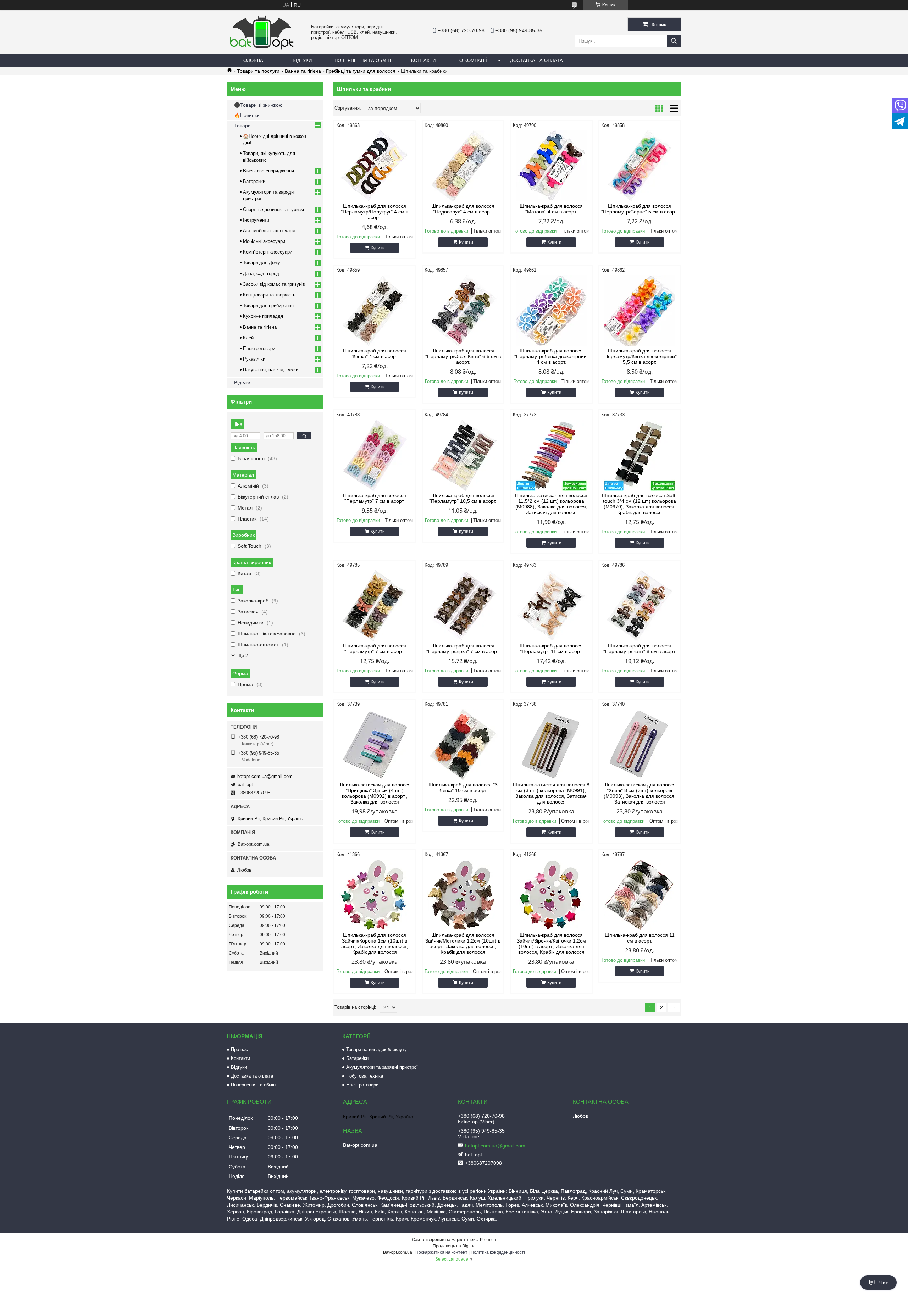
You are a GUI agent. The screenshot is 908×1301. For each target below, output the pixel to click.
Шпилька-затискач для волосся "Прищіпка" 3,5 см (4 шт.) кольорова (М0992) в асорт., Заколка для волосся (374, 793)
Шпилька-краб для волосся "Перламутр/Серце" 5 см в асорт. (639, 209)
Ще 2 (242, 655)
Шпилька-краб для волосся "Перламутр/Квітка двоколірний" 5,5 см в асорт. (640, 356)
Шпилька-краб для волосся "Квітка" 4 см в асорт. (374, 353)
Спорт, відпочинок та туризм (273, 209)
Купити (378, 247)
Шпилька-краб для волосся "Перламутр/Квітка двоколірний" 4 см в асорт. (551, 356)
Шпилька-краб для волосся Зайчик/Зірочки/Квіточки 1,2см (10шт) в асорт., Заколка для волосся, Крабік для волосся (551, 943)
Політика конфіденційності (498, 1252)
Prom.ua (488, 1239)
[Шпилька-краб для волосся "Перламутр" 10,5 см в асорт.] (463, 455)
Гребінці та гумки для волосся (360, 71)
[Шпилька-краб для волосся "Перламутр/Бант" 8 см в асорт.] (639, 605)
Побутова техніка (364, 1076)
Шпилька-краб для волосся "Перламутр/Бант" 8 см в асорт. (639, 648)
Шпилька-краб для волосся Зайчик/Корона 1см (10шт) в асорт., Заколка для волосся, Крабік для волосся (374, 943)
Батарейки (254, 181)
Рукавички (254, 359)
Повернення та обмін (362, 60)
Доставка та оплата (536, 60)
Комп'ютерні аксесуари (267, 252)
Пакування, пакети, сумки (270, 369)
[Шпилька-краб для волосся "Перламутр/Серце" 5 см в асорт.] (639, 165)
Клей (248, 337)
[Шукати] (674, 41)
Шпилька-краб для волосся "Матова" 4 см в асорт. (551, 209)
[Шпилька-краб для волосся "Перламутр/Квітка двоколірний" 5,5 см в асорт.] (639, 310)
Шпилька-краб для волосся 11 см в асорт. (640, 938)
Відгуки (302, 60)
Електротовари (259, 348)
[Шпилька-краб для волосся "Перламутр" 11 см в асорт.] (551, 605)
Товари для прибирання (268, 305)
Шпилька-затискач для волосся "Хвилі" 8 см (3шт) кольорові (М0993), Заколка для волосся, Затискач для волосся (639, 793)
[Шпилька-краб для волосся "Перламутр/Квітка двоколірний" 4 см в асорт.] (551, 310)
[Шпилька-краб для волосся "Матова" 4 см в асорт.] (551, 165)
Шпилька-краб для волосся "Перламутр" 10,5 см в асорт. (463, 498)
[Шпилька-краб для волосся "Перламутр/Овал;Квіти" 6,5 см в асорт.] (463, 310)
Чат (883, 1282)
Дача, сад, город (261, 273)
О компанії (473, 60)
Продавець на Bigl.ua (454, 1246)
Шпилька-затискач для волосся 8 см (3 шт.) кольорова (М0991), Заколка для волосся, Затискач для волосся (551, 793)
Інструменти (256, 220)
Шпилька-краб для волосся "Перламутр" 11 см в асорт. (551, 648)
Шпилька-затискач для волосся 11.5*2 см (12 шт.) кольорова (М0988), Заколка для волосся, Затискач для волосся (551, 504)
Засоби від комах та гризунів (274, 284)
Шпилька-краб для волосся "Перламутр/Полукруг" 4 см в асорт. (374, 211)
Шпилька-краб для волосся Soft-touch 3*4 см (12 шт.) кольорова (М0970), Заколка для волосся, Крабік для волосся (639, 504)
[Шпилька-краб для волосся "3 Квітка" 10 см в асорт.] (463, 744)
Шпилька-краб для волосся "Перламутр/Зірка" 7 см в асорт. (463, 648)
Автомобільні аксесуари (269, 230)
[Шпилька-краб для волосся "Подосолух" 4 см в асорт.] (463, 165)
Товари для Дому (261, 262)
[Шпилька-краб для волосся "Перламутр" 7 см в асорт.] (374, 455)
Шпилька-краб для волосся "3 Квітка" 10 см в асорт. (463, 787)
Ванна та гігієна (303, 71)
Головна (252, 60)
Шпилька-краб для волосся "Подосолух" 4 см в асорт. (462, 209)
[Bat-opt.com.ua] (262, 49)
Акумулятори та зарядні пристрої (382, 1067)
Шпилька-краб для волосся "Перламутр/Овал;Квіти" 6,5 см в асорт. (463, 356)
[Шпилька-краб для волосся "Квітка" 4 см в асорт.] (374, 310)
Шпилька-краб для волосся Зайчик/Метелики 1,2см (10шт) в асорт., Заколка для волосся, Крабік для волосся (462, 943)
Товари (242, 125)
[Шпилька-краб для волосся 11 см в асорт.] (639, 895)
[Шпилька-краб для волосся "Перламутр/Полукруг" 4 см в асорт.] (374, 165)
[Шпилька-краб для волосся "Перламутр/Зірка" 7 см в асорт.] (463, 605)
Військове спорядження (268, 170)
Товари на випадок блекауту (376, 1049)
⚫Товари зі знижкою (258, 105)
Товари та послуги (258, 71)
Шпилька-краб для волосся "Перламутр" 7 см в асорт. (374, 498)
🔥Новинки (247, 115)
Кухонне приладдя (263, 316)
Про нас (239, 1049)
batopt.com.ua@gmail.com (265, 776)
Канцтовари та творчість (269, 295)
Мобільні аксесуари (264, 241)
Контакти (423, 60)
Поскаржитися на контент (441, 1252)
